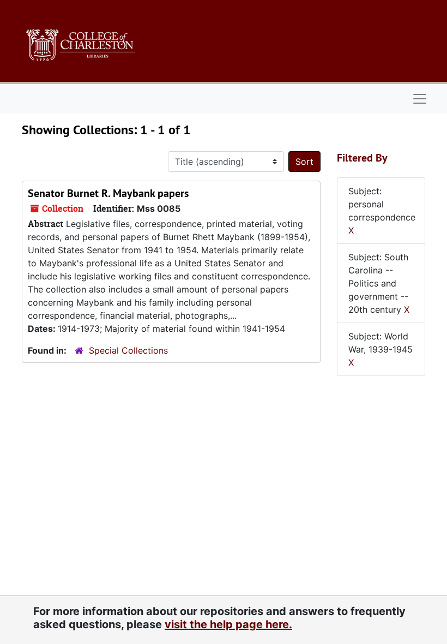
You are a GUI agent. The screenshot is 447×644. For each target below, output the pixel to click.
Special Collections (128, 350)
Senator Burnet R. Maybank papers (108, 193)
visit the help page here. (228, 624)
